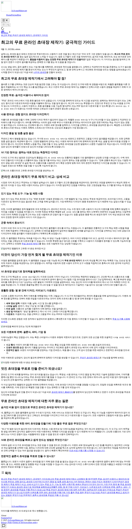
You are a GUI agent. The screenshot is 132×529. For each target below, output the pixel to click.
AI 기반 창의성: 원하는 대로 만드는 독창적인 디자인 (94, 482)
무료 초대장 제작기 (30, 244)
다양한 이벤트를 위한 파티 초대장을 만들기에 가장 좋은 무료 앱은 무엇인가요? (60, 492)
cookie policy (32, 522)
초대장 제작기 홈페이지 (62, 392)
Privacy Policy (7, 522)
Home (8, 15)
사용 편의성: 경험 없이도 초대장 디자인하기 (23, 482)
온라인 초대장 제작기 (90, 358)
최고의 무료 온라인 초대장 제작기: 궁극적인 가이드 (24, 35)
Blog (19, 15)
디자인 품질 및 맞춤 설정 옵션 (57, 482)
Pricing (14, 15)
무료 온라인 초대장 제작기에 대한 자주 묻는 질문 (68, 490)
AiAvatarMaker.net (15, 520)
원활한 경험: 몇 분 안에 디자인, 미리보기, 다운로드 (74, 487)
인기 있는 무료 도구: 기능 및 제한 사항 (53, 484)
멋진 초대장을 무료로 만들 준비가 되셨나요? (26, 490)
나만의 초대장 (39, 72)
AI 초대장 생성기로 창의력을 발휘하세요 (32, 487)
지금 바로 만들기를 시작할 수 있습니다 (87, 451)
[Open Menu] (5, 20)
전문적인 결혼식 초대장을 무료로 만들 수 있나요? (46, 495)
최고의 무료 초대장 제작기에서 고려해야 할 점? (69, 479)
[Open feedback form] (3, 526)
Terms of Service (20, 522)
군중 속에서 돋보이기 (80, 484)
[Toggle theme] (3, 25)
